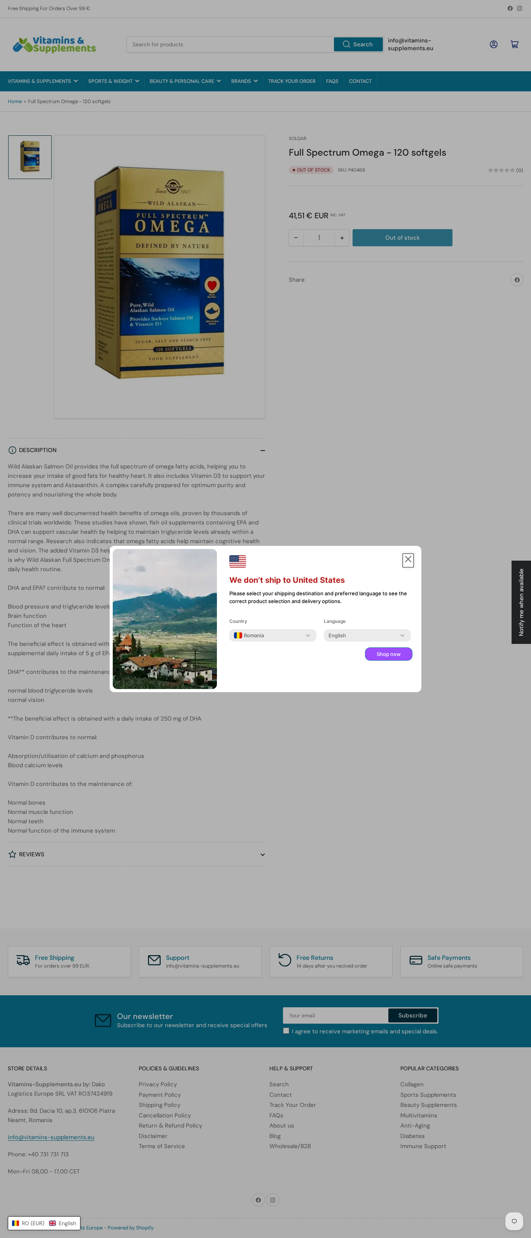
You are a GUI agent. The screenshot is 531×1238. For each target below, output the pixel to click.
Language (335, 621)
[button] (44, 1223)
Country (238, 621)
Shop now (389, 654)
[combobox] (249, 635)
